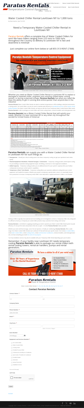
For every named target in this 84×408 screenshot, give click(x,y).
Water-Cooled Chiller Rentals (71, 3)
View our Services (66, 405)
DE (42, 286)
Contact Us (48, 11)
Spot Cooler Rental (73, 7)
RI (60, 286)
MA (44, 286)
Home (40, 3)
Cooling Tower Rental (45, 7)
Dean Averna (13, 21)
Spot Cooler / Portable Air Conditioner (22, 355)
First (11, 299)
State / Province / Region (49, 328)
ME (49, 286)
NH (52, 286)
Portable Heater (17, 357)
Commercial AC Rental (59, 7)
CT (37, 286)
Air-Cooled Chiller (17, 342)
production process (58, 106)
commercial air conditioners (46, 233)
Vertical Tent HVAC (17, 362)
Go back (10, 393)
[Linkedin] (74, 403)
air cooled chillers (69, 231)
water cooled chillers (17, 233)
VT (62, 286)
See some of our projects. (34, 235)
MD (47, 286)
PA (58, 286)
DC (40, 286)
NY (56, 286)
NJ (54, 286)
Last (44, 299)
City (10, 328)
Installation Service (17, 364)
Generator (15, 360)
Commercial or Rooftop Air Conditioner (22, 352)
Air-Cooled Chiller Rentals (51, 3)
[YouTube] (70, 403)
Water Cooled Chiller (36, 94)
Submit (10, 386)
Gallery (41, 11)
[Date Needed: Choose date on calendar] (25, 335)
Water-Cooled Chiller (18, 345)
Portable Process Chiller (18, 350)
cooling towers (31, 233)
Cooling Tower (16, 347)
